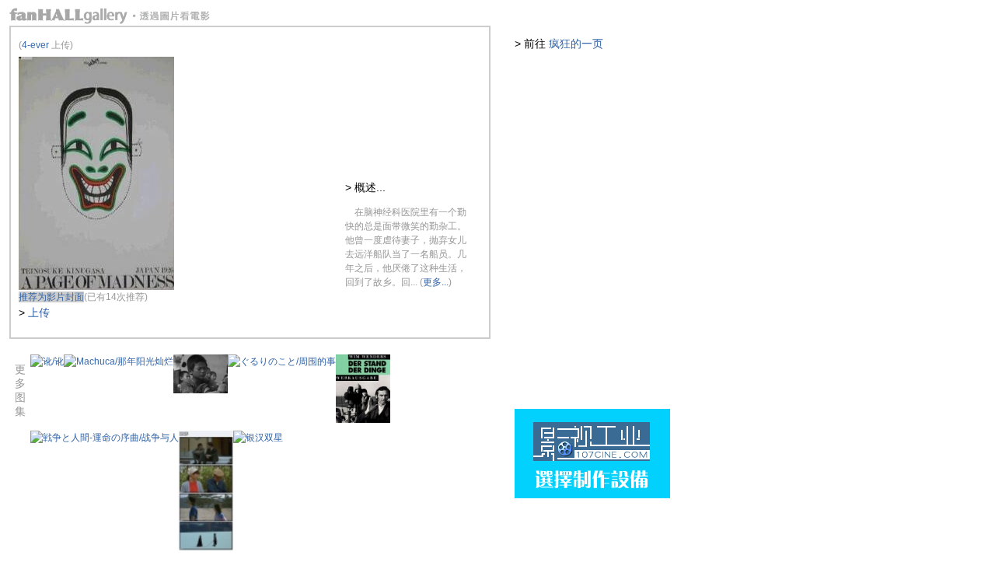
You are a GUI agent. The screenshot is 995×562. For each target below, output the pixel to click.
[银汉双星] (258, 437)
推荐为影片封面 (51, 296)
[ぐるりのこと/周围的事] (282, 361)
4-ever (35, 45)
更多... (436, 282)
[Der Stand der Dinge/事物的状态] (363, 419)
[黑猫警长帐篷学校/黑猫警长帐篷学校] (200, 390)
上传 (39, 312)
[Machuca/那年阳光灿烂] (118, 361)
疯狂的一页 (576, 43)
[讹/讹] (47, 361)
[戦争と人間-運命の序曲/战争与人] (104, 437)
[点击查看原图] (96, 286)
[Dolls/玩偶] (206, 547)
